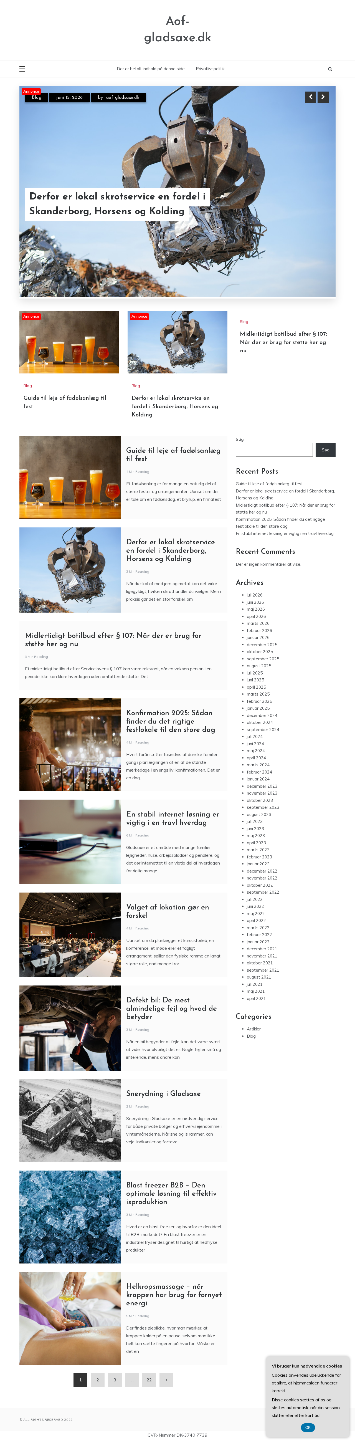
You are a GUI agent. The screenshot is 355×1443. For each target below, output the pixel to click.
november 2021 (262, 953)
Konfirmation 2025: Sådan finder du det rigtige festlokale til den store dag (170, 719)
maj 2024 (256, 748)
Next (323, 97)
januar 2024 (258, 776)
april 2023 (256, 840)
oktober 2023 (260, 797)
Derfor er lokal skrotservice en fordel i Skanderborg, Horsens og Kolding (175, 404)
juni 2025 (255, 677)
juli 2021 (255, 981)
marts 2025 (258, 691)
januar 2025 (258, 706)
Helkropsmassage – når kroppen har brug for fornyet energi (174, 1293)
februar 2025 (259, 698)
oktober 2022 (260, 882)
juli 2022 (255, 896)
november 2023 (262, 790)
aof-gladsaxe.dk (121, 97)
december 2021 (262, 946)
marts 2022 (258, 925)
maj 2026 (256, 607)
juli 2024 (255, 734)
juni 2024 (255, 741)
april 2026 (256, 613)
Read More (313, 212)
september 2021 (263, 967)
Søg (240, 437)
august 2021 (259, 974)
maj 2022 (256, 911)
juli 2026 (255, 592)
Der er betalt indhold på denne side (151, 68)
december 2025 (262, 642)
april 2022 (256, 918)
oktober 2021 (260, 960)
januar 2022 (258, 939)
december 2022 (262, 868)
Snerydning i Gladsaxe (163, 1092)
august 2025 (259, 663)
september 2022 (263, 890)
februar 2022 (259, 932)
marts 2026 (258, 621)
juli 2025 (255, 670)
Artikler (254, 1026)
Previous (310, 97)
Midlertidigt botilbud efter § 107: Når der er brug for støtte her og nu (283, 340)
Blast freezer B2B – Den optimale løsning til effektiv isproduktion (171, 1192)
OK (308, 1428)
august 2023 (259, 812)
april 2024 (256, 755)
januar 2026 (258, 635)
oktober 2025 (260, 649)
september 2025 (263, 656)
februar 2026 (259, 628)
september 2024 (263, 727)
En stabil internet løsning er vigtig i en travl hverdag (285, 531)
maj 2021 (256, 989)
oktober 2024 (260, 720)
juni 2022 (255, 904)
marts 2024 (258, 762)
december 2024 (262, 713)
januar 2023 (258, 861)
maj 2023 (256, 833)
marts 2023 (258, 847)
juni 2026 (255, 599)
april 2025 (256, 684)
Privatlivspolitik (210, 68)
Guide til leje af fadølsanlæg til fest (111, 212)
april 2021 (256, 996)
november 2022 (262, 875)
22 (149, 1377)
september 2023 (263, 805)
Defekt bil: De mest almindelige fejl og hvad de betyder (171, 1007)
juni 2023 (255, 826)
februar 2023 (259, 854)
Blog (36, 97)
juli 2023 (255, 819)
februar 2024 (259, 769)
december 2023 (262, 783)
